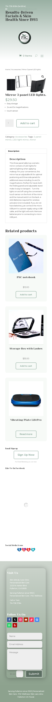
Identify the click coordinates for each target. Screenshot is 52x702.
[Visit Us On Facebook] (19, 551)
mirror (33, 139)
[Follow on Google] (37, 619)
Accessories (16, 69)
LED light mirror (20, 139)
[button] (42, 76)
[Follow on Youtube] (26, 619)
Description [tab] (13, 151)
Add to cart (27, 123)
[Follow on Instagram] (20, 619)
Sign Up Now (26, 454)
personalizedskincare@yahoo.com (22, 9)
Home (7, 69)
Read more (26, 434)
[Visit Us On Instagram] (23, 551)
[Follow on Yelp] (15, 625)
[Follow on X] (15, 619)
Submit (34, 674)
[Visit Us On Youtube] (28, 551)
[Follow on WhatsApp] (9, 625)
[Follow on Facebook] (9, 619)
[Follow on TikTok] (31, 619)
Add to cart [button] (26, 294)
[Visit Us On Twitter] (33, 551)
